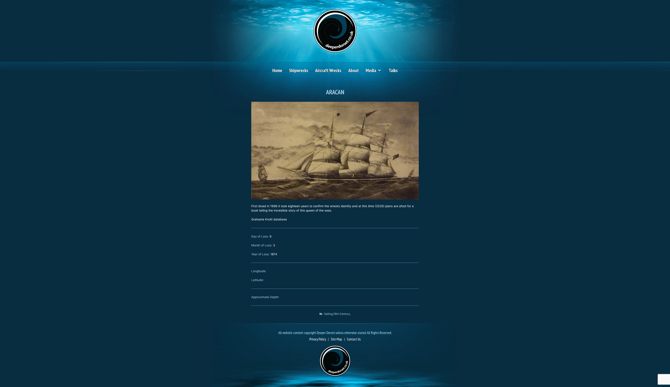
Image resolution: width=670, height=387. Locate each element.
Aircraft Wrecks (328, 70)
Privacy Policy (317, 339)
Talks (393, 70)
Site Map (336, 339)
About (353, 70)
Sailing (328, 314)
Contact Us (354, 339)
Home (277, 70)
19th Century (341, 314)
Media (371, 70)
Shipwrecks (298, 70)
